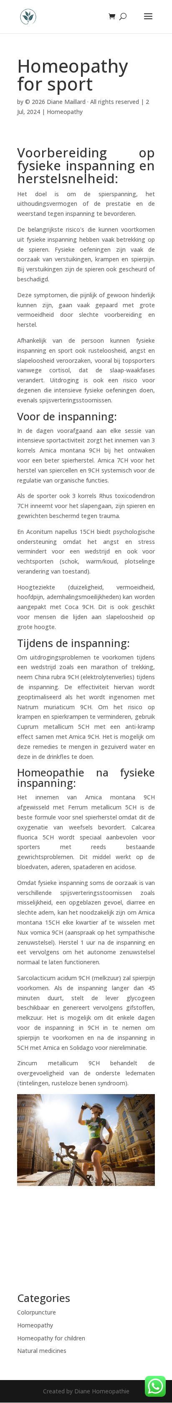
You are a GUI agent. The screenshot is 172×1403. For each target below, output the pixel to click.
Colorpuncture (36, 1312)
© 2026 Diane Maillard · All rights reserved (82, 102)
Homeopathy (65, 112)
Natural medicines (41, 1351)
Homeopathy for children (51, 1338)
